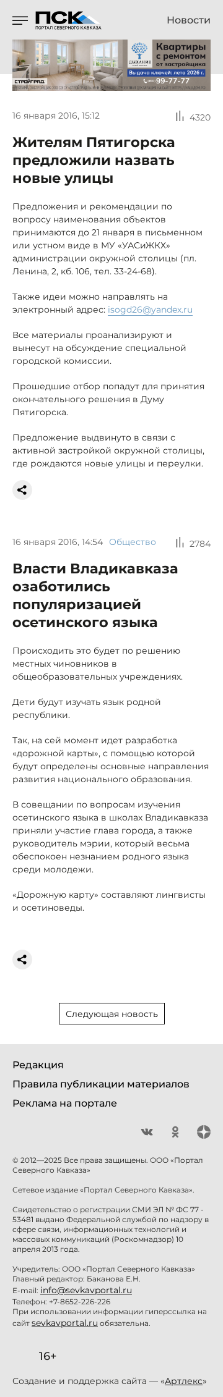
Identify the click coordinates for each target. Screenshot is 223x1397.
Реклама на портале (64, 1103)
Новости (189, 20)
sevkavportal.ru (65, 1322)
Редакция (38, 1065)
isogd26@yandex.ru (150, 309)
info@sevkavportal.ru (86, 1290)
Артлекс (184, 1380)
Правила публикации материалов (101, 1084)
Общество (132, 542)
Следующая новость (112, 1013)
